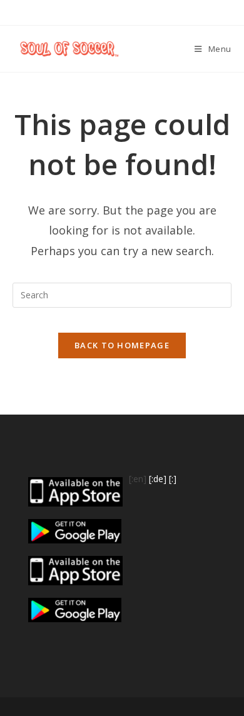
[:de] (157, 479)
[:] (172, 479)
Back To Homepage (122, 345)
